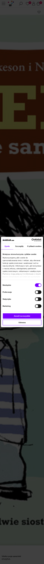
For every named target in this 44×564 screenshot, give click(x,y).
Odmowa (22, 322)
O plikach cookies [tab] (34, 246)
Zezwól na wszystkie (22, 316)
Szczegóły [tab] (19, 246)
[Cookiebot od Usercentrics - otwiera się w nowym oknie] (31, 240)
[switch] (38, 292)
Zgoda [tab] (7, 246)
